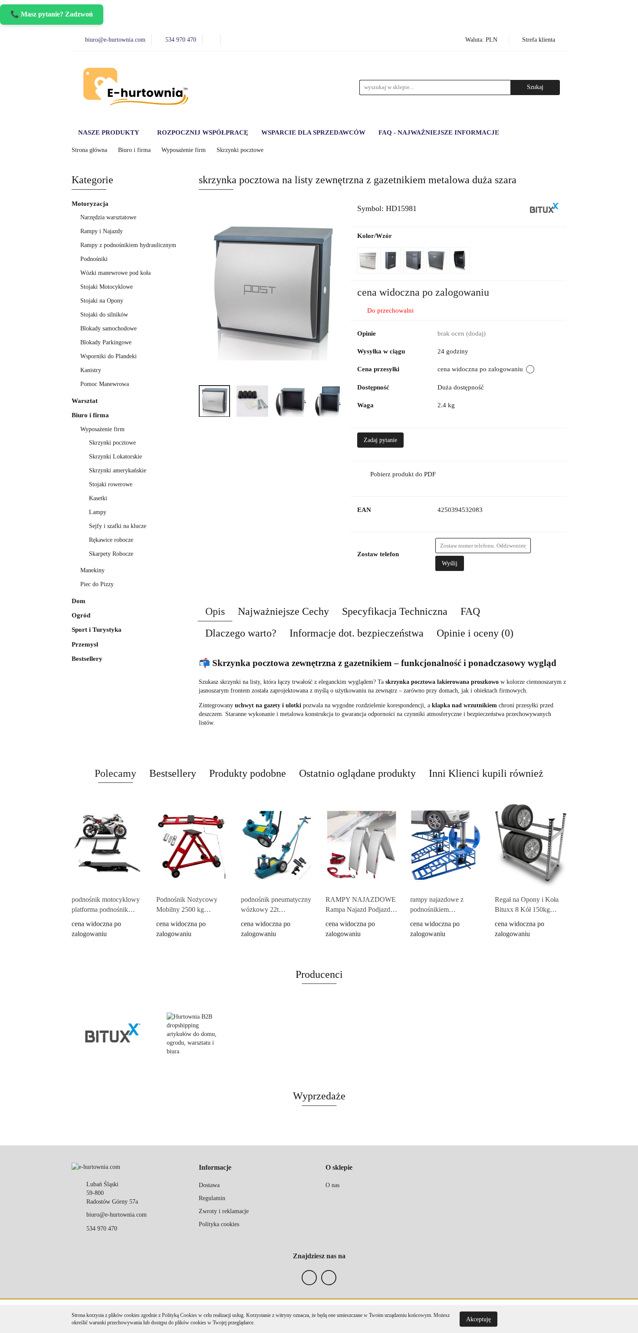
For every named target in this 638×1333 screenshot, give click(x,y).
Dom (79, 600)
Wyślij (449, 563)
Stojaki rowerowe (110, 484)
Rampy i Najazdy (102, 231)
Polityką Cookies (179, 1315)
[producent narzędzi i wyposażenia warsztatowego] (544, 208)
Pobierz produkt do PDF (403, 474)
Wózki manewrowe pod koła (115, 273)
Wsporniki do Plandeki (108, 356)
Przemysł (86, 644)
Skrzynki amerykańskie (117, 470)
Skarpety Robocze (111, 554)
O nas (332, 1185)
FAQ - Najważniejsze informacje (438, 132)
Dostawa (209, 1185)
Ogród (82, 615)
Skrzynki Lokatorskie (115, 456)
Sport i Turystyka (97, 629)
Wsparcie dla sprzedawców (313, 132)
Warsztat (85, 400)
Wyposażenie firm (103, 429)
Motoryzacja (91, 203)
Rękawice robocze (111, 540)
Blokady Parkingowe (106, 342)
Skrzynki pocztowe (112, 442)
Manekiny (93, 570)
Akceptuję (478, 1319)
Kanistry (90, 370)
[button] (215, 1167)
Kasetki (98, 498)
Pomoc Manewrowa (104, 384)
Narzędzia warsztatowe (109, 217)
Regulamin (212, 1198)
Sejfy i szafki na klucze (118, 526)
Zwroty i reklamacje (224, 1211)
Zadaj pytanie (380, 440)
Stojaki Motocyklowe (106, 287)
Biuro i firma (91, 415)
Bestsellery (87, 658)
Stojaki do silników (104, 314)
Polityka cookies (219, 1224)
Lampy (97, 512)
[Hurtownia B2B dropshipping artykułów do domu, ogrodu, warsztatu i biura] (195, 1034)
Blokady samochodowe (108, 328)
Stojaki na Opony (101, 300)
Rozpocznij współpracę (202, 132)
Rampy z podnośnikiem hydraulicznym (128, 245)
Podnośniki (94, 259)
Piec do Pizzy (97, 584)
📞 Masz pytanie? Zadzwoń (51, 14)
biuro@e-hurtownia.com (116, 1214)
